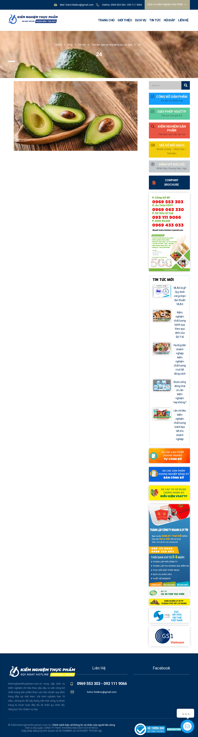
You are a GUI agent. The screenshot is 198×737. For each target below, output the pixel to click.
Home (58, 44)
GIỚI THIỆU (125, 20)
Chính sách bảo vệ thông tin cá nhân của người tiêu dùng (83, 724)
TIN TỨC (155, 20)
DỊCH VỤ (140, 20)
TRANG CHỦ (106, 20)
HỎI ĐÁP (169, 20)
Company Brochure (171, 182)
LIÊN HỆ (183, 20)
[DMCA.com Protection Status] (178, 729)
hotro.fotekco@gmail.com (102, 692)
